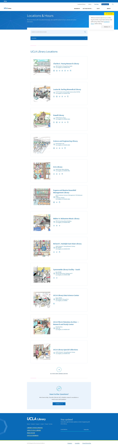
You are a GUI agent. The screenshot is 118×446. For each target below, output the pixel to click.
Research (77, 8)
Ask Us (89, 4)
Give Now (96, 4)
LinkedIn (42, 424)
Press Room (31, 433)
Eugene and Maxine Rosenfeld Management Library (64, 191)
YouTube (50, 424)
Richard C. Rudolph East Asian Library (67, 244)
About (109, 8)
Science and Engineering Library (65, 141)
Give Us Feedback (32, 435)
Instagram (38, 424)
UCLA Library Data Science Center (66, 295)
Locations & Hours (81, 4)
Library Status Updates (35, 427)
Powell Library (58, 115)
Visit (98, 8)
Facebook (33, 424)
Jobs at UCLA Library (34, 430)
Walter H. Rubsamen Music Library (66, 219)
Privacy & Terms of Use (86, 443)
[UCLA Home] (5, 1)
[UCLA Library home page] (7, 9)
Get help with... (87, 8)
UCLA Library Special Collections (65, 350)
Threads (46, 424)
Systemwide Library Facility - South (66, 270)
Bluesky (28, 424)
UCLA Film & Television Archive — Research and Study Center (66, 323)
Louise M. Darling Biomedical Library (67, 89)
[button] (112, 4)
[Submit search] (85, 32)
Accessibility (77, 443)
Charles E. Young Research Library (66, 64)
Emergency (70, 443)
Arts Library (57, 167)
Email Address (64, 429)
